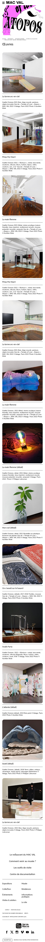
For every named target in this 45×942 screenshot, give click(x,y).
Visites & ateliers (9, 900)
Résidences (26, 889)
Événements (7, 895)
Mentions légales (15, 910)
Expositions (7, 884)
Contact (7, 910)
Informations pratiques (27, 896)
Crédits (26, 913)
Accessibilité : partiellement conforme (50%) (14, 916)
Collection (6, 889)
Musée (24, 884)
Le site (24, 902)
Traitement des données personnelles (12, 913)
